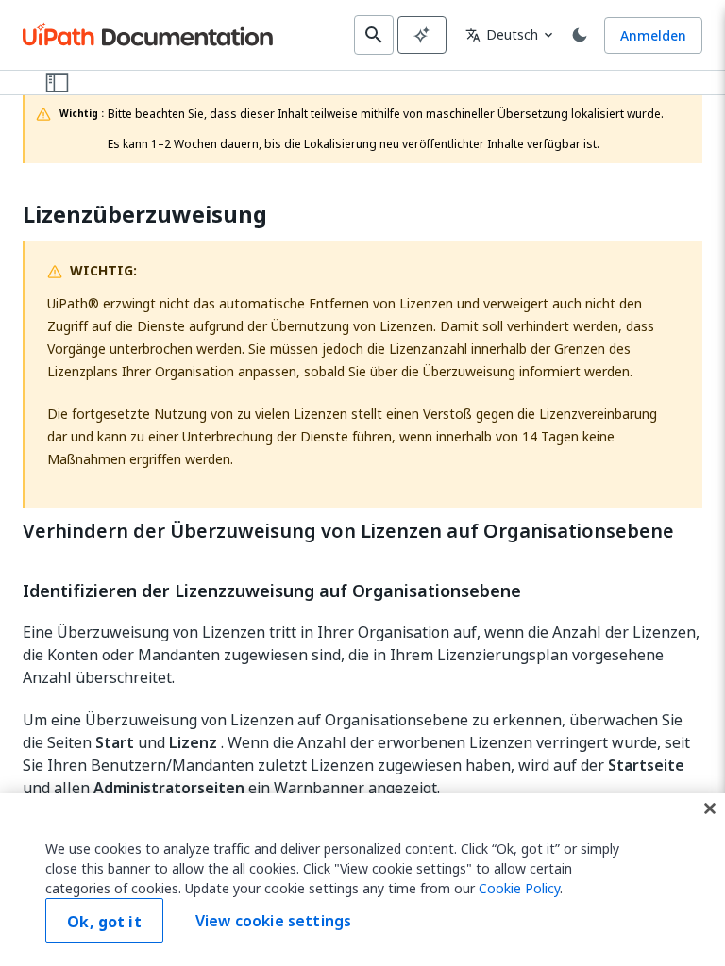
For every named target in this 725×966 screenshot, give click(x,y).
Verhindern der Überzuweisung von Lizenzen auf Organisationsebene (348, 531)
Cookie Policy (519, 888)
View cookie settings (273, 920)
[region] (362, 879)
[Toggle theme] (579, 35)
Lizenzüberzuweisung (145, 214)
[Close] (710, 808)
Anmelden (653, 35)
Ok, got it (104, 921)
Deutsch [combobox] (501, 34)
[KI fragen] (422, 35)
